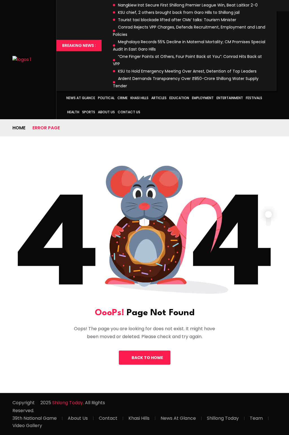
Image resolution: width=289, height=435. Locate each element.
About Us (106, 112)
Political (106, 97)
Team (256, 418)
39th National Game (34, 418)
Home (18, 128)
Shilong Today (67, 402)
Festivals (254, 97)
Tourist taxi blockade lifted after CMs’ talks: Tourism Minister (177, 20)
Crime (122, 97)
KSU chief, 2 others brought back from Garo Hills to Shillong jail (179, 12)
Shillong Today (223, 418)
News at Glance (80, 97)
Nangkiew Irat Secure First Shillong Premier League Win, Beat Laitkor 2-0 (188, 5)
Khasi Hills (139, 97)
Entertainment (229, 97)
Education (179, 97)
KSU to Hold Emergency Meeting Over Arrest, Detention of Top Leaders (187, 71)
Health (73, 112)
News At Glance (178, 418)
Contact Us (129, 112)
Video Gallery (27, 425)
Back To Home (147, 357)
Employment (203, 97)
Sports (88, 112)
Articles (159, 97)
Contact (108, 418)
